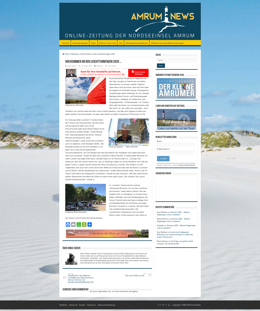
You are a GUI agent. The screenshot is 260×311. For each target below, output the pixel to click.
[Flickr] (166, 305)
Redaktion (63, 305)
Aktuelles (65, 43)
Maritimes (75, 54)
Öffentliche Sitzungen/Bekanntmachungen (167, 43)
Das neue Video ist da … (136, 275)
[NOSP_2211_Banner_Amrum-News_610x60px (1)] (107, 73)
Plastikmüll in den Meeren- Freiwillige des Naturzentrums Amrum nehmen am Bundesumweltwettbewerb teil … (80, 279)
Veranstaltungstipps (80, 43)
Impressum (91, 305)
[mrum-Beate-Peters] (107, 233)
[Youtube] (169, 305)
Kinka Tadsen (71, 66)
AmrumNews (196, 305)
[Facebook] (161, 305)
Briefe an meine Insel (107, 43)
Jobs (121, 43)
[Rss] (159, 305)
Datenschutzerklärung (187, 165)
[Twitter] (163, 305)
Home (66, 54)
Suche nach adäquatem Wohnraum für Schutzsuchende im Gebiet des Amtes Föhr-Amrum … (175, 234)
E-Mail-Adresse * (163, 149)
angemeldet (102, 291)
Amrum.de (73, 305)
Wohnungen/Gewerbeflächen (137, 43)
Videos (93, 43)
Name (159, 141)
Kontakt (82, 305)
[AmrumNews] (130, 21)
